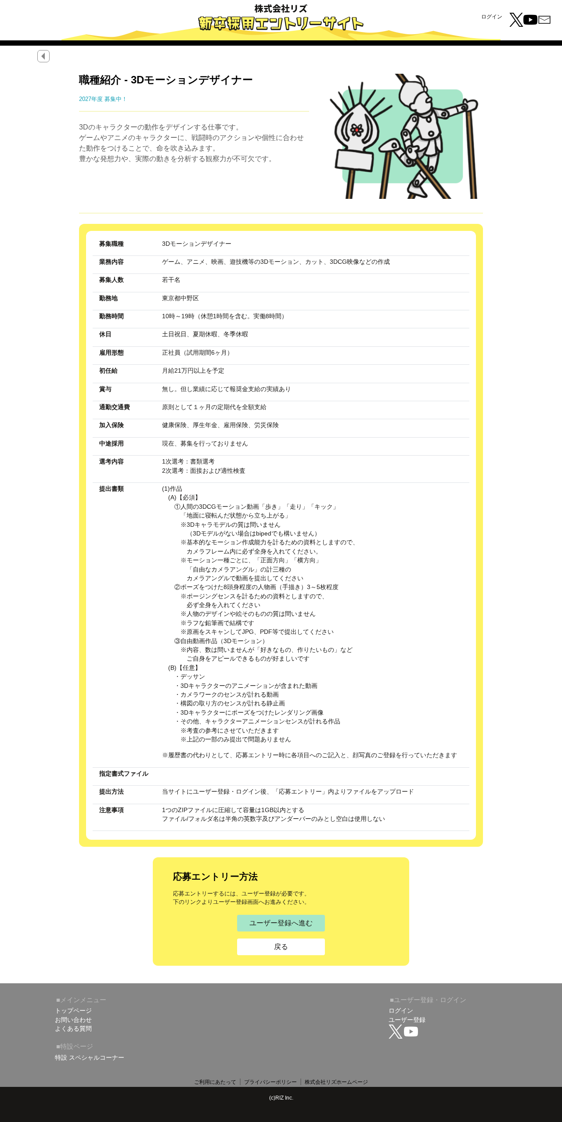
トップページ (73, 1010)
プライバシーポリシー (270, 1082)
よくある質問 (73, 1028)
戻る (281, 946)
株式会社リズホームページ (336, 1082)
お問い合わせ (73, 1019)
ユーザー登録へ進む (281, 923)
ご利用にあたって (215, 1082)
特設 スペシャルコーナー (89, 1057)
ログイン (491, 17)
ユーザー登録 (407, 1019)
